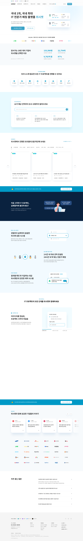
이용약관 (12, 533)
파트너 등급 (42, 528)
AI (11, 147)
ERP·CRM (43, 147)
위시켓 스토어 (64, 525)
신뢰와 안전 (32, 526)
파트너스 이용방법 (43, 526)
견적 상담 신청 (30, 28)
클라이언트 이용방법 (44, 524)
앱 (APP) (38, 147)
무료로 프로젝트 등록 (66, 189)
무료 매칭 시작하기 (18, 28)
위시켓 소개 (32, 524)
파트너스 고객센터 (54, 526)
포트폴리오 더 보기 (67, 141)
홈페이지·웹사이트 (30, 147)
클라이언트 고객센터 (54, 524)
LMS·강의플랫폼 (50, 147)
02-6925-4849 (15, 525)
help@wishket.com (14, 528)
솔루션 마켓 (63, 527)
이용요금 (42, 529)
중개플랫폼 (16, 147)
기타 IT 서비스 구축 (59, 147)
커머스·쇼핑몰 (22, 147)
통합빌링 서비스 (64, 529)
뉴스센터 (63, 523)
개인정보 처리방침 (18, 533)
